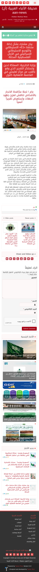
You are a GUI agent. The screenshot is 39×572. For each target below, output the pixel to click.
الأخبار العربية (31, 525)
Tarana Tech (31, 569)
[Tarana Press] (7, 569)
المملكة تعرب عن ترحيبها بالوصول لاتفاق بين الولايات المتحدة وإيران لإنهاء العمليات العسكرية (20, 376)
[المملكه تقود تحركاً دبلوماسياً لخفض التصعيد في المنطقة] (19, 350)
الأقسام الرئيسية (33, 516)
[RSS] (3, 2)
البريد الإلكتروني (30, 309)
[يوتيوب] (13, 2)
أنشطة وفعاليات (16, 532)
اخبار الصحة (18, 526)
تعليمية (19, 536)
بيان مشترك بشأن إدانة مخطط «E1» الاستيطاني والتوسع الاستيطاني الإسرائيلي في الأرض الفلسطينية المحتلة (20, 51)
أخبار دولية (32, 521)
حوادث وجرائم (31, 538)
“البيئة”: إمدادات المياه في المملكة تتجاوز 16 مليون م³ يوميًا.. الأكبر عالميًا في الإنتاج (20, 439)
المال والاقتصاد (31, 541)
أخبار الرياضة (18, 519)
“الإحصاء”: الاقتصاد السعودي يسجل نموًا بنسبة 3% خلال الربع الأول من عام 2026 (19, 397)
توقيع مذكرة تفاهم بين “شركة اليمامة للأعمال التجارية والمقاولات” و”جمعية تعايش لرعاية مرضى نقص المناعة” (16, 476)
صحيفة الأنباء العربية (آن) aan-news (19, 10)
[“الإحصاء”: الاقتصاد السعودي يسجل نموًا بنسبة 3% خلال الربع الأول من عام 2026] (19, 391)
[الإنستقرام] (21, 2)
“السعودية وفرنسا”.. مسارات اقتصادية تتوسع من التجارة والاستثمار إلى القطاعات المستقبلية (16, 464)
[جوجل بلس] (10, 2)
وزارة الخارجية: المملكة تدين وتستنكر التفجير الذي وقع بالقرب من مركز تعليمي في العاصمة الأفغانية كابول (19, 70)
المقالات (19, 522)
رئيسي (33, 535)
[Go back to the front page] (18, 550)
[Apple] (27, 2)
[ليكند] (17, 2)
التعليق (34, 278)
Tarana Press (19, 566)
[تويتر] (6, 2)
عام (34, 207)
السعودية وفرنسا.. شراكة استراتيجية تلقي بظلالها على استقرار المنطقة (17, 454)
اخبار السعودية (31, 528)
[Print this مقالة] (28, 130)
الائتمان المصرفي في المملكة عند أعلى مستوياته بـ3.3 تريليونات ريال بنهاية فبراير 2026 (19, 418)
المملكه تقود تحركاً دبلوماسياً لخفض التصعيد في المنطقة (20, 356)
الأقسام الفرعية (17, 515)
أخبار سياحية (17, 529)
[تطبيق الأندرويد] (24, 2)
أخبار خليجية (32, 531)
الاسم (34, 301)
